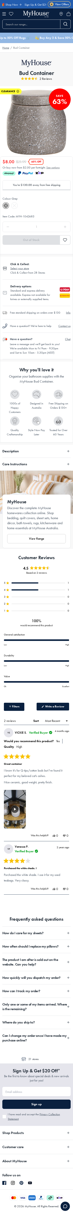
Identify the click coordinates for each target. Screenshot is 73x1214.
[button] (36, 78)
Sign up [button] (36, 1104)
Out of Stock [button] (31, 240)
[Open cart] (68, 14)
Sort (36, 721)
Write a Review (57, 707)
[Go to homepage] (36, 14)
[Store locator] (61, 14)
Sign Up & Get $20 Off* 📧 (34, 4)
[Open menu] (4, 14)
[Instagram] (13, 1183)
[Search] (65, 24)
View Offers (60, 4)
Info (68, 312)
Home (5, 47)
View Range (36, 538)
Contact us (64, 326)
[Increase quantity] (56, 227)
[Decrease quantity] (16, 227)
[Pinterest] (21, 1183)
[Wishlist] (11, 14)
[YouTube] (30, 1183)
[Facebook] (4, 1183)
